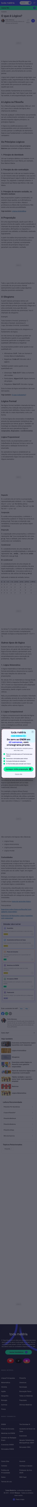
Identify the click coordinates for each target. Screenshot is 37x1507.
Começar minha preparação (17, 769)
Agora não (18, 774)
